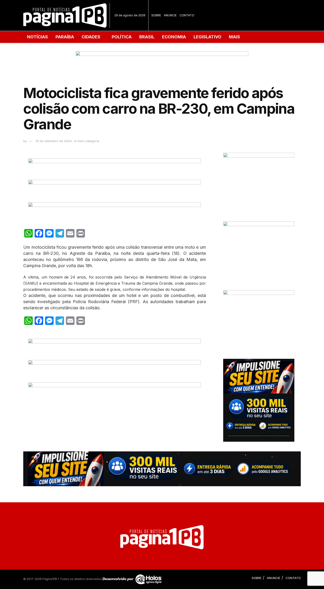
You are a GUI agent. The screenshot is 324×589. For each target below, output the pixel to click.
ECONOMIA (174, 36)
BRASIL (146, 36)
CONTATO (187, 15)
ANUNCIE (170, 15)
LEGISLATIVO (207, 36)
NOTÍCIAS (37, 36)
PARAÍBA (65, 36)
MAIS (234, 36)
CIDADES (91, 36)
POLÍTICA (122, 36)
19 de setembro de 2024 (54, 141)
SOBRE (156, 15)
